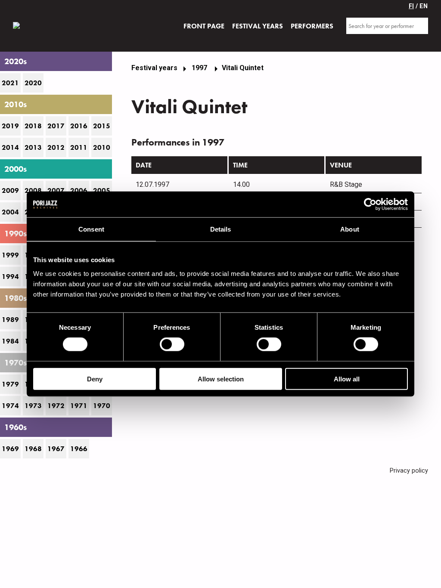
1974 (10, 405)
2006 (78, 190)
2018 (33, 125)
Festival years (154, 68)
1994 (10, 276)
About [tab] (349, 229)
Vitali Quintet (243, 68)
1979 (10, 384)
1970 (101, 405)
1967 (56, 448)
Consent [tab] (91, 229)
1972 (56, 405)
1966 (78, 448)
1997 (200, 68)
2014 (10, 147)
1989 (10, 319)
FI (411, 6)
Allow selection (221, 378)
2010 (101, 147)
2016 (78, 125)
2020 (33, 82)
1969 (10, 448)
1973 (33, 405)
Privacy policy (409, 470)
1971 (78, 405)
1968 (33, 448)
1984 (10, 341)
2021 (10, 82)
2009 (10, 190)
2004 (10, 212)
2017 (56, 125)
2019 (10, 125)
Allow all (347, 378)
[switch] (172, 344)
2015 (101, 125)
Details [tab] (220, 229)
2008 (33, 190)
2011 (78, 147)
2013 (33, 147)
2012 (56, 147)
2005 (101, 190)
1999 (10, 255)
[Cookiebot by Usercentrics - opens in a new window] (370, 204)
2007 (56, 190)
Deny (94, 378)
